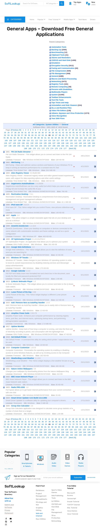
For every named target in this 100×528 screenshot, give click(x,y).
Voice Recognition (59, 116)
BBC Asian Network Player (22, 377)
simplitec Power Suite (20, 313)
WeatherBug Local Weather (22, 358)
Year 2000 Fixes (58, 118)
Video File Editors (58, 111)
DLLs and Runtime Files (61, 108)
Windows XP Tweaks (19, 258)
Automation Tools (58, 47)
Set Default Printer (19, 337)
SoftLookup (15, 486)
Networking (56, 81)
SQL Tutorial (72, 508)
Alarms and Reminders (61, 58)
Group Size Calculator (20, 406)
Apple (13, 215)
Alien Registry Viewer (20, 173)
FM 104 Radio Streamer (21, 152)
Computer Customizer (20, 348)
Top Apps (77, 2)
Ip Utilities (55, 501)
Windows (40, 464)
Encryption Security (59, 66)
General (54, 76)
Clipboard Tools (58, 55)
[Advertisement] (50, 11)
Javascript (71, 498)
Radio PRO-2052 (18, 387)
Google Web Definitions (21, 247)
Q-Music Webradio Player (21, 281)
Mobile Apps (68, 19)
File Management (58, 73)
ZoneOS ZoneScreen (20, 226)
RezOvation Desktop (19, 194)
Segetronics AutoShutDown (22, 184)
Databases (40, 490)
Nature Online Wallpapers (22, 369)
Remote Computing (59, 87)
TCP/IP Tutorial (73, 505)
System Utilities (52, 125)
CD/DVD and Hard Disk (61, 60)
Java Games (72, 511)
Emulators (55, 63)
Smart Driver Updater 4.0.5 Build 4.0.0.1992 (29, 398)
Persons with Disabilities (61, 89)
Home (32, 19)
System (54, 95)
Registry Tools (57, 84)
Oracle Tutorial (73, 502)
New (93, 2)
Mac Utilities (41, 519)
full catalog (9, 468)
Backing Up (56, 50)
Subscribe (78, 477)
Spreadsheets (41, 499)
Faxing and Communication (63, 68)
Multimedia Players (59, 92)
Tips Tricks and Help (60, 103)
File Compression (58, 71)
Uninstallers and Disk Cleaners (64, 105)
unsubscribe (91, 477)
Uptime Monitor (17, 326)
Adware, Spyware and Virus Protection (67, 113)
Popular (40, 19)
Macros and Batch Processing (64, 79)
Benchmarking (57, 52)
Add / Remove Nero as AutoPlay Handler (28, 303)
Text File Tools (57, 100)
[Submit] (61, 3)
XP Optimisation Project (21, 239)
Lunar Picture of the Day (21, 292)
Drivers (92, 19)
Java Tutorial (72, 514)
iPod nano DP (17, 205)
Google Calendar (18, 271)
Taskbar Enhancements (61, 97)
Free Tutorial (53, 19)
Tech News (82, 19)
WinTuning (15, 162)
